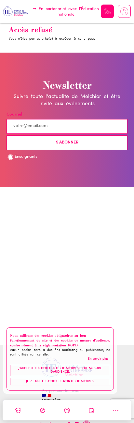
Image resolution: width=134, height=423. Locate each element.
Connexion (124, 11)
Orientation (42, 410)
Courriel (14, 115)
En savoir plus (98, 359)
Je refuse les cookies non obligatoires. (60, 381)
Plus (116, 410)
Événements (91, 410)
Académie (18, 410)
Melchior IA (107, 11)
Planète (67, 410)
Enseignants (26, 157)
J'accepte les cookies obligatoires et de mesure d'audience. (60, 370)
